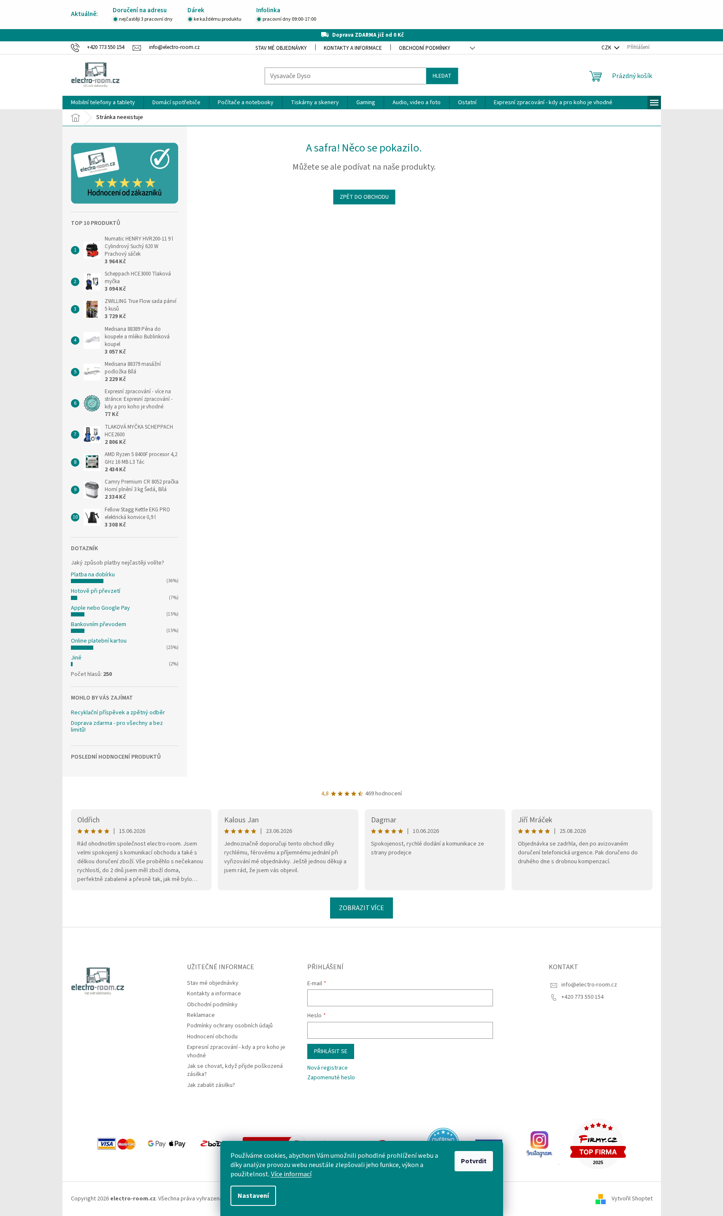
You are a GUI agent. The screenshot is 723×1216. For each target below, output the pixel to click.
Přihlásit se (330, 1051)
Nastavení (253, 1195)
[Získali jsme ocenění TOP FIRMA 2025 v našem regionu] (598, 1143)
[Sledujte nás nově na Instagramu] (539, 1143)
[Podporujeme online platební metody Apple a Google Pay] (167, 1143)
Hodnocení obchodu (212, 1036)
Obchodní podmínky (424, 48)
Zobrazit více (361, 908)
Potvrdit (474, 1161)
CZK (606, 47)
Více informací (291, 1174)
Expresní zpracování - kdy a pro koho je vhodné (236, 1051)
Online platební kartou (99, 641)
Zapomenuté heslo (331, 1078)
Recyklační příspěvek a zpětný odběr (118, 713)
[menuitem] (103, 102)
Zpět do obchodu (364, 197)
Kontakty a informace (353, 48)
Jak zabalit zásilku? (211, 1085)
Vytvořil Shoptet (632, 1198)
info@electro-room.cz (589, 985)
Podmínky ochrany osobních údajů (230, 1025)
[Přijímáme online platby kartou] (117, 1143)
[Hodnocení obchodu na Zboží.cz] (215, 1143)
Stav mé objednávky (281, 48)
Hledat (442, 76)
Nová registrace (327, 1068)
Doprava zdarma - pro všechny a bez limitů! (117, 726)
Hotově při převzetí (95, 591)
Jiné (76, 658)
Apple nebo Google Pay (100, 608)
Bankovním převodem (98, 624)
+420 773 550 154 (582, 997)
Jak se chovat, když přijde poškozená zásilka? (235, 1070)
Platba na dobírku (93, 574)
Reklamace (201, 1015)
